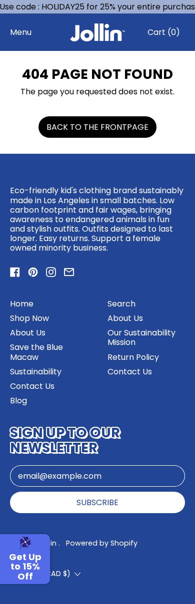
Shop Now (29, 318)
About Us (28, 332)
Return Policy (133, 357)
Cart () (163, 34)
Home (22, 303)
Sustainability (36, 371)
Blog (18, 400)
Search (122, 303)
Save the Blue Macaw (36, 351)
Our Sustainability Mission (142, 337)
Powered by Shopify (102, 543)
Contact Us (32, 386)
